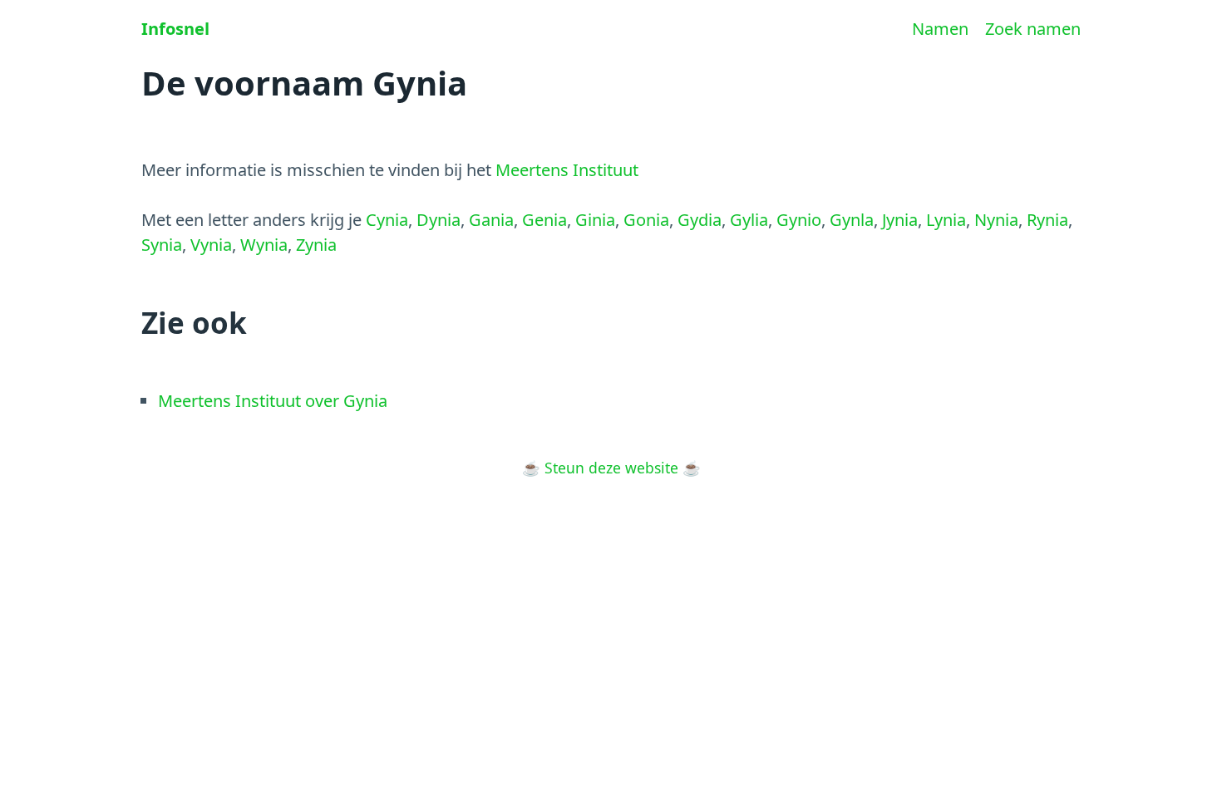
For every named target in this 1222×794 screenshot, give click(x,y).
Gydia (700, 219)
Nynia (996, 219)
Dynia (438, 219)
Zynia (316, 244)
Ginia (595, 219)
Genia (544, 219)
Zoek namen (1033, 28)
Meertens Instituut (566, 170)
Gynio (798, 219)
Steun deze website (611, 468)
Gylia (749, 219)
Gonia (646, 219)
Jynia (900, 219)
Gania (491, 219)
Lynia (946, 219)
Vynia (211, 244)
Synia (161, 244)
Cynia (387, 219)
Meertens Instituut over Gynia (272, 401)
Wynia (264, 244)
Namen (940, 28)
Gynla (852, 219)
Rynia (1047, 219)
